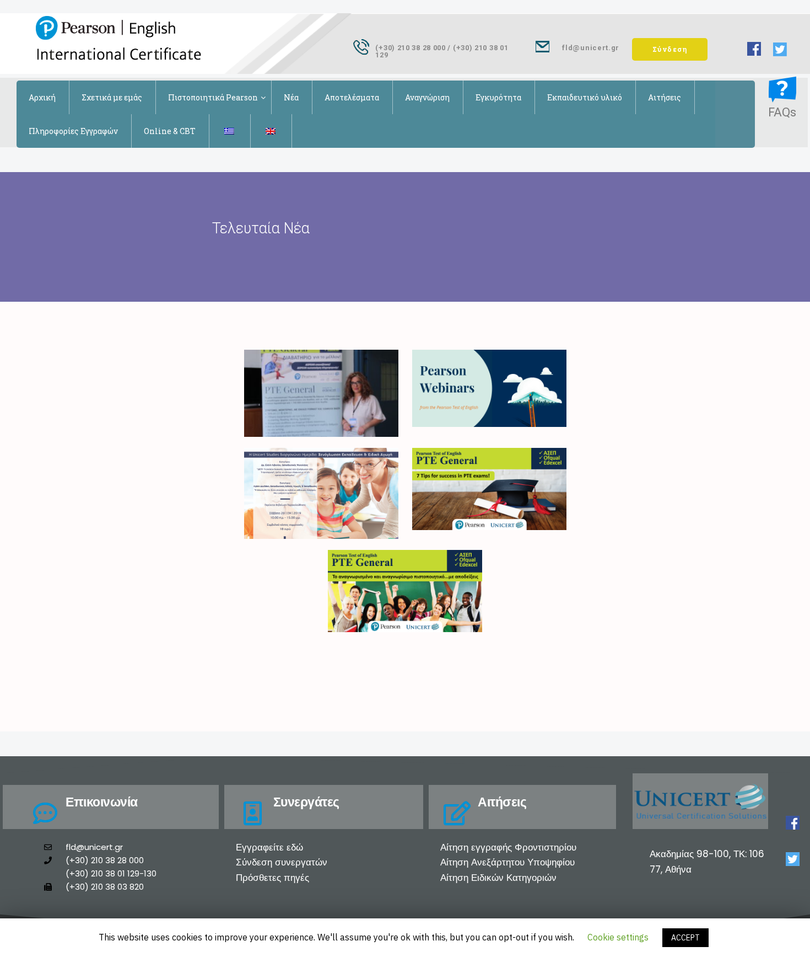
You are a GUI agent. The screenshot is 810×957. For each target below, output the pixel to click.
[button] (670, 49)
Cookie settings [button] (618, 937)
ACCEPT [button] (685, 938)
